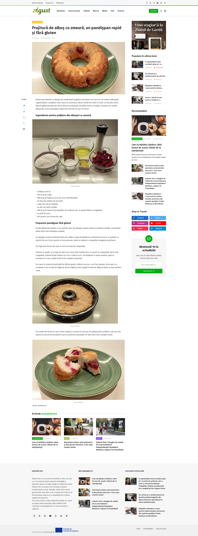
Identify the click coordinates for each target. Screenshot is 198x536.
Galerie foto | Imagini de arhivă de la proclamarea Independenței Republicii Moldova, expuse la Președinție (110, 446)
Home (138, 529)
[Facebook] (24, 111)
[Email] (24, 129)
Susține (153, 11)
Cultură (120, 11)
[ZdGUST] (41, 11)
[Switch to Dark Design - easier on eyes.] (161, 11)
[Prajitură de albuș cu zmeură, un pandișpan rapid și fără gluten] (78, 68)
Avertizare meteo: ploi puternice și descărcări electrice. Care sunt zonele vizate (78, 444)
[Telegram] (24, 105)
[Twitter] (24, 117)
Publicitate (60, 3)
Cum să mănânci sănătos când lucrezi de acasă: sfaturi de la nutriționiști (45, 444)
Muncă (96, 11)
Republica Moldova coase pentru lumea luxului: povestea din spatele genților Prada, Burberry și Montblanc (154, 87)
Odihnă (86, 11)
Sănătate (61, 11)
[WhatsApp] (24, 123)
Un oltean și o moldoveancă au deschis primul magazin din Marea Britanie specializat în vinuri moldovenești (155, 75)
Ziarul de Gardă (37, 3)
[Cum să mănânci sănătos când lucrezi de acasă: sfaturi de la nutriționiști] (46, 426)
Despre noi (49, 3)
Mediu (104, 11)
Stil (112, 11)
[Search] (165, 10)
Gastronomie (74, 11)
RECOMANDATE (37, 438)
